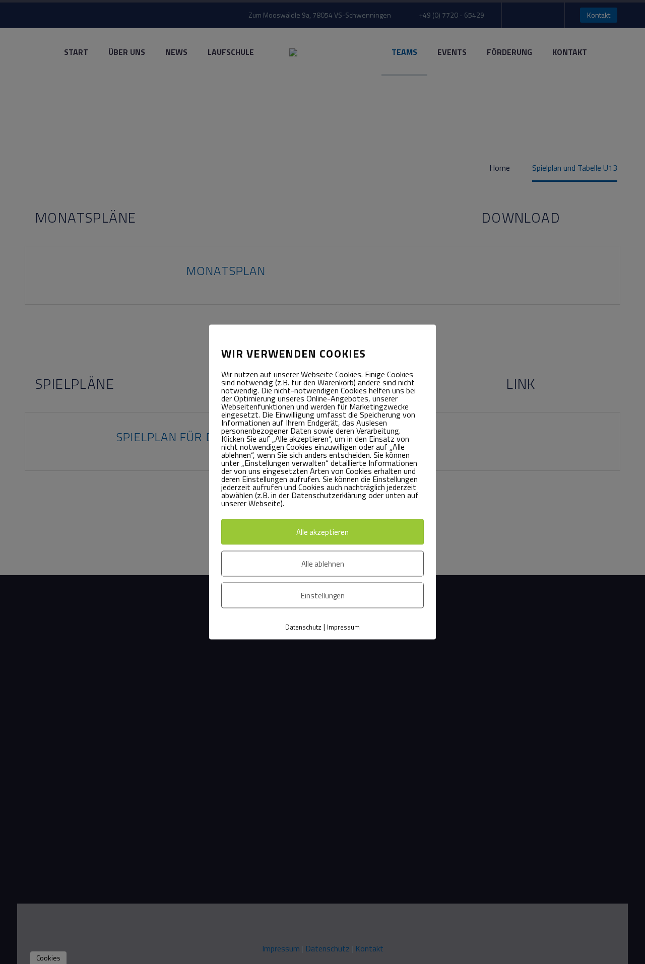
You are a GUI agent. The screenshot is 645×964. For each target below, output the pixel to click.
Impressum (343, 627)
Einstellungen (323, 595)
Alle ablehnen (322, 564)
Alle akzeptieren (322, 532)
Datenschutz (303, 627)
